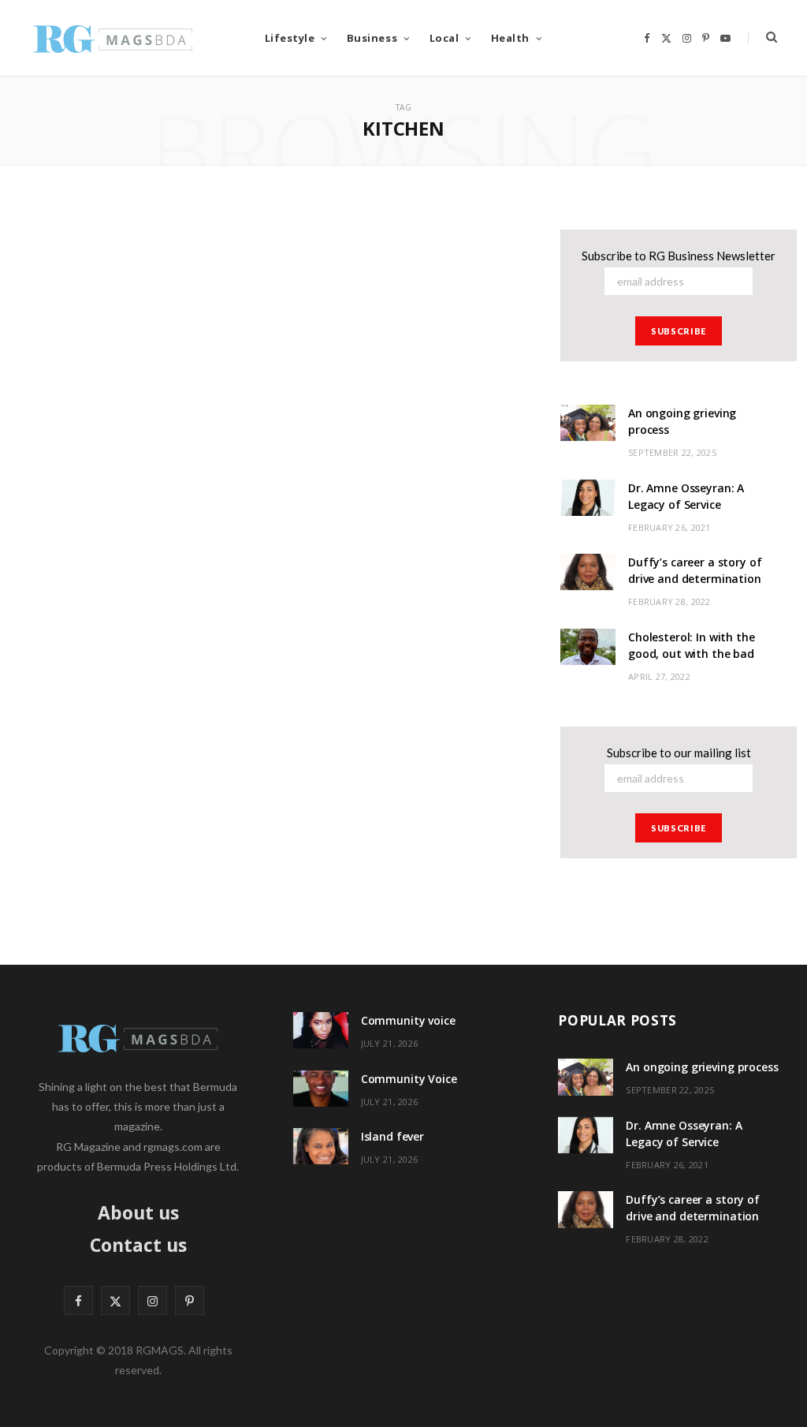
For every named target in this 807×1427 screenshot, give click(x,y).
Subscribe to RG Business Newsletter (678, 255)
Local (444, 38)
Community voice (408, 1020)
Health (510, 38)
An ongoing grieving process (702, 1066)
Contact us (138, 1244)
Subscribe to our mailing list (679, 752)
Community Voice (409, 1078)
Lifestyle (290, 38)
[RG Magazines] (112, 38)
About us (138, 1212)
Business (372, 38)
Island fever (392, 1136)
